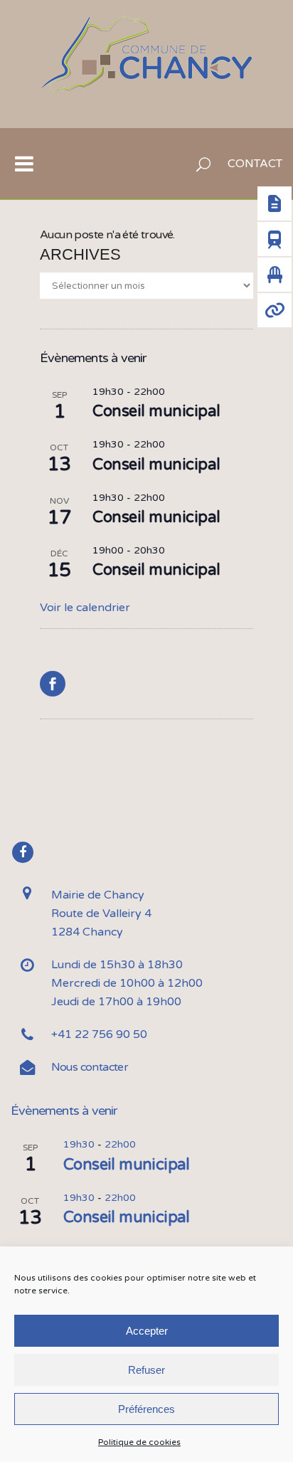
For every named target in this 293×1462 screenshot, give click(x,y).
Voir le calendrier (85, 607)
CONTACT (255, 164)
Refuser (146, 1370)
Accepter (147, 1331)
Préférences (146, 1409)
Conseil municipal (156, 411)
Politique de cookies (139, 1442)
